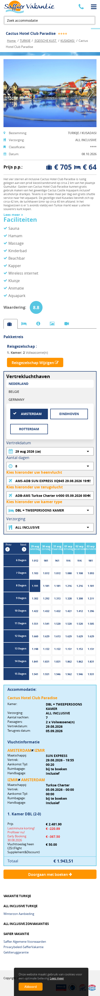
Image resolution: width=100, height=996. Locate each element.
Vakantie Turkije (17, 896)
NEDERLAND (18, 383)
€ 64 (90, 167)
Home (11, 41)
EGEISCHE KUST (45, 41)
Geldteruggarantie (16, 952)
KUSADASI (67, 41)
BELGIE (14, 391)
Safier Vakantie (16, 933)
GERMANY (16, 399)
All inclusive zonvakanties (26, 923)
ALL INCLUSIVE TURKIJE (20, 906)
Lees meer (11, 215)
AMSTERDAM (31, 414)
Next (90, 92)
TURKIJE (25, 41)
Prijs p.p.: (13, 167)
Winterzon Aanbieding (18, 914)
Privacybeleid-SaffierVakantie (23, 947)
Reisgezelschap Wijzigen (33, 362)
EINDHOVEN (69, 414)
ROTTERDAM (29, 429)
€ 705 (63, 167)
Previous (9, 92)
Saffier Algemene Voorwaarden (24, 941)
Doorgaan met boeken (48, 874)
